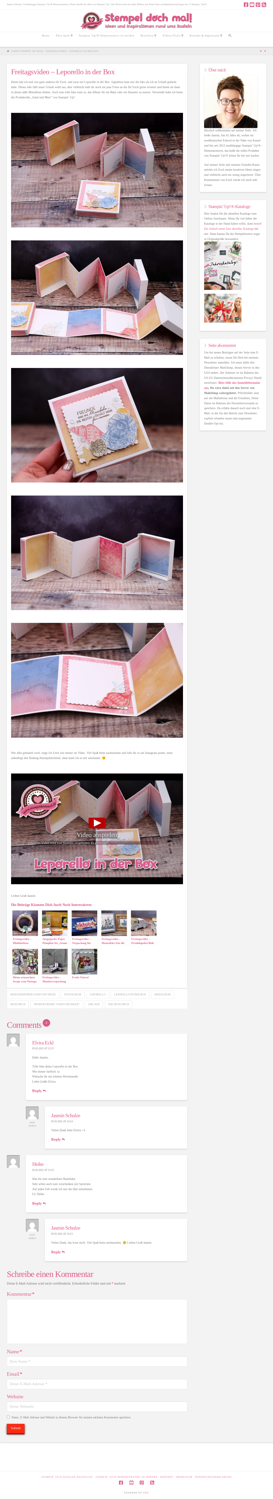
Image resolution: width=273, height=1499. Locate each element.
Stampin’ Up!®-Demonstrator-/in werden (127, 1477)
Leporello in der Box (130, 994)
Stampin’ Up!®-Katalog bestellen (67, 1477)
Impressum (184, 1477)
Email (14, 1374)
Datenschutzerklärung (213, 1477)
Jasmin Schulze (65, 1115)
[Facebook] (246, 4)
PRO (146, 1493)
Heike (38, 1164)
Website (15, 1396)
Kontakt (166, 1477)
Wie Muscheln (118, 1004)
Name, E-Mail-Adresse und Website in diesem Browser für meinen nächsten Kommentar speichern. (71, 1417)
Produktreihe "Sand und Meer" (57, 1004)
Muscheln (17, 1004)
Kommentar (21, 1294)
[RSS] (264, 4)
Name (14, 1351)
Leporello (98, 994)
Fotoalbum (72, 994)
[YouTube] (252, 4)
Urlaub (94, 1004)
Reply (37, 1091)
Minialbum (162, 994)
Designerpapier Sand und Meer (33, 994)
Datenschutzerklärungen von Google (133, 843)
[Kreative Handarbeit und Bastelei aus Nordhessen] (137, 21)
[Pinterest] (258, 4)
